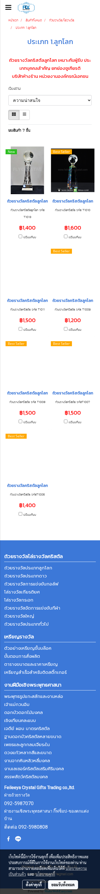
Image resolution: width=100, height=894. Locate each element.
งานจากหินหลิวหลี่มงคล (27, 760)
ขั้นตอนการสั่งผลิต (22, 656)
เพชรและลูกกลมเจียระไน (27, 744)
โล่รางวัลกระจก (18, 600)
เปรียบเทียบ (29, 237)
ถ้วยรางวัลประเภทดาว (25, 576)
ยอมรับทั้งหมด (63, 884)
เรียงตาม (17, 89)
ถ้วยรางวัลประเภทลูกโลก (28, 568)
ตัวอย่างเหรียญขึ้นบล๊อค (27, 648)
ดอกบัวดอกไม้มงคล (23, 712)
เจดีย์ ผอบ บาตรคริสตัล (27, 728)
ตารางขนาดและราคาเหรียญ (31, 664)
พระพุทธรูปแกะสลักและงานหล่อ (33, 696)
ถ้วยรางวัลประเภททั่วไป (26, 624)
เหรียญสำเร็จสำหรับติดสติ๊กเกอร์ (35, 672)
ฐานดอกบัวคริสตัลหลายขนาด (32, 736)
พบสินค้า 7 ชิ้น (19, 131)
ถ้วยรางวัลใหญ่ (19, 616)
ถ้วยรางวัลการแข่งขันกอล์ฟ (31, 584)
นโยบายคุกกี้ (45, 874)
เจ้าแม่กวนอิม (16, 704)
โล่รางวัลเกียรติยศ (22, 592)
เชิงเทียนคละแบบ (20, 720)
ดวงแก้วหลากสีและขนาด (28, 752)
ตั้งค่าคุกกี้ (34, 884)
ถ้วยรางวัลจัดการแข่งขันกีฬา (32, 608)
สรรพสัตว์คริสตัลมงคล (26, 777)
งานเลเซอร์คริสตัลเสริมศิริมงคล (34, 768)
